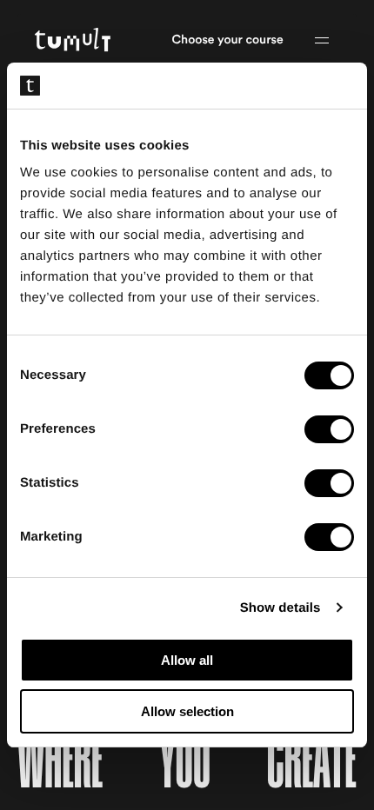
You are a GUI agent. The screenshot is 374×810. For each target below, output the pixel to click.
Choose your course (228, 40)
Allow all (187, 660)
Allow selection (187, 711)
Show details (280, 608)
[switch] (329, 429)
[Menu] (321, 40)
